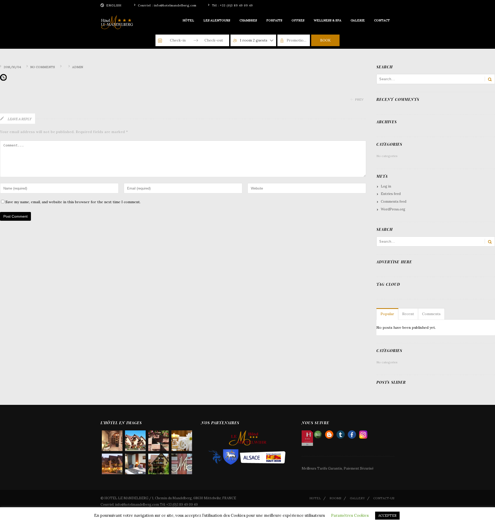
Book (325, 40)
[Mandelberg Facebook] (352, 433)
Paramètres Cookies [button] (350, 515)
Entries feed (391, 194)
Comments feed (393, 201)
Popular (387, 314)
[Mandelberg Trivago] (340, 433)
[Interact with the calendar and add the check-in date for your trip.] (160, 40)
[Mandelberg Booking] (329, 433)
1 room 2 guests (253, 40)
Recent (408, 314)
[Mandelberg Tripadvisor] (318, 433)
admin (77, 67)
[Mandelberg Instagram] (363, 433)
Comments (431, 314)
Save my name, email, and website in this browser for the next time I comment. (73, 202)
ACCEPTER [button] (387, 515)
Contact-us (383, 498)
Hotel (315, 498)
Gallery (357, 498)
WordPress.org (393, 209)
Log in (386, 186)
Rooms (335, 498)
